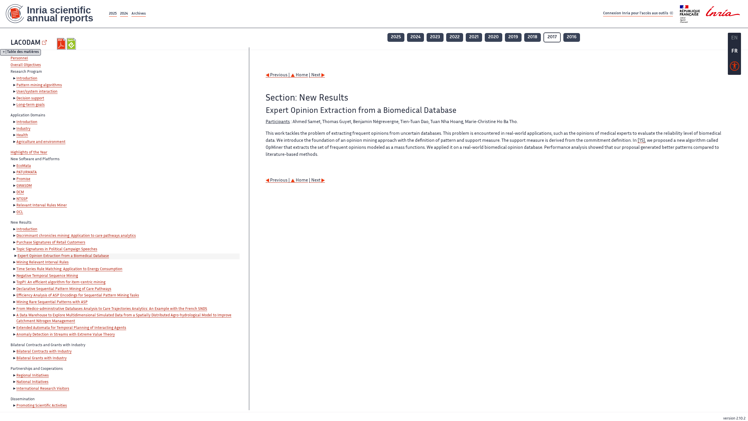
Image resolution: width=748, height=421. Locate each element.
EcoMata (23, 166)
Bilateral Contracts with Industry (44, 351)
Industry (23, 129)
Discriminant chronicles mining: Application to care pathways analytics (76, 236)
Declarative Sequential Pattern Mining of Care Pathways (63, 289)
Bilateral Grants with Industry (41, 358)
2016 (571, 37)
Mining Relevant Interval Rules (42, 262)
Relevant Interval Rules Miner (41, 205)
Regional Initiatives (32, 375)
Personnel (19, 58)
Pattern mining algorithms (39, 85)
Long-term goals (30, 105)
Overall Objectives (26, 65)
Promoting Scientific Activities (41, 406)
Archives (138, 13)
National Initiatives (32, 382)
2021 (474, 37)
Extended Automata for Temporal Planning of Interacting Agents (71, 328)
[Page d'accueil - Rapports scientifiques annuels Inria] (54, 13)
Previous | (280, 75)
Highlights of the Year (29, 152)
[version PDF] (62, 44)
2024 (124, 13)
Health (22, 135)
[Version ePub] (72, 44)
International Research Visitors (42, 389)
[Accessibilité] (734, 67)
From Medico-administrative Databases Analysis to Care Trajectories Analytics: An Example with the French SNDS (111, 309)
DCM (20, 192)
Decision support (30, 98)
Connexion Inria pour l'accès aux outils (636, 13)
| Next (315, 75)
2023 (435, 37)
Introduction (26, 78)
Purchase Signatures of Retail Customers (50, 242)
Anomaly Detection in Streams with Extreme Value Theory (65, 335)
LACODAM (26, 43)
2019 (513, 37)
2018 (532, 37)
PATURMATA (26, 172)
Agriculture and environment (40, 142)
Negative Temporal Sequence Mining (47, 276)
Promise (23, 179)
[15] (641, 141)
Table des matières (23, 52)
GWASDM (24, 186)
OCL (19, 212)
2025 (113, 13)
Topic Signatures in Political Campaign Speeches (56, 249)
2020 (493, 37)
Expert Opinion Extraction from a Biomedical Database (63, 256)
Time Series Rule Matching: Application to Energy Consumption (69, 269)
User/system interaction (37, 92)
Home (301, 75)
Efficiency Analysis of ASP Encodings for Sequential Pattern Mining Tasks (77, 295)
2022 (455, 37)
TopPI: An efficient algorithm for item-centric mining (60, 282)
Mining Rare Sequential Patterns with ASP (52, 302)
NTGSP (22, 199)
